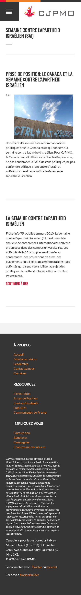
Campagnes (21, 442)
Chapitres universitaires (29, 447)
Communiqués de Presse (30, 412)
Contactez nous (24, 368)
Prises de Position (26, 398)
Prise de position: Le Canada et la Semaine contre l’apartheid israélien (39, 79)
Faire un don (22, 433)
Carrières (20, 373)
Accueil (19, 354)
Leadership (21, 364)
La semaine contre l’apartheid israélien (36, 220)
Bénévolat (20, 437)
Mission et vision (25, 359)
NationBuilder (29, 575)
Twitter (37, 567)
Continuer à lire (17, 283)
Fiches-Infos (22, 393)
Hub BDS (20, 407)
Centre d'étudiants (26, 403)
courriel (51, 567)
